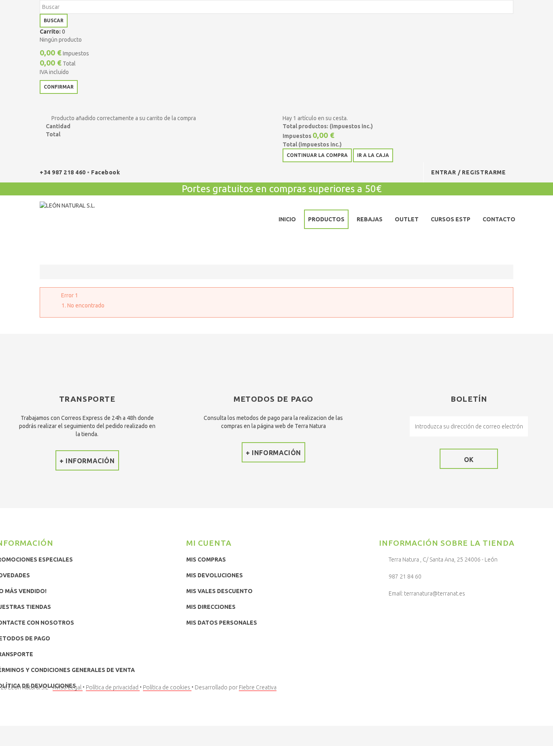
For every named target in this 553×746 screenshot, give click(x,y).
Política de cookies (167, 687)
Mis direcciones (211, 607)
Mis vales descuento (219, 591)
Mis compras (206, 559)
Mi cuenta (209, 542)
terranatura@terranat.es (434, 593)
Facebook (105, 172)
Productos (326, 219)
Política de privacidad (113, 687)
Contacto (499, 219)
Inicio (287, 219)
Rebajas (370, 219)
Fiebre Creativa (257, 687)
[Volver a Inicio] (48, 272)
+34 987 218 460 (63, 172)
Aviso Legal (68, 687)
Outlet (407, 219)
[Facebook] (387, 614)
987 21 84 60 (405, 576)
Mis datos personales (221, 622)
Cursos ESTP (450, 219)
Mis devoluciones (214, 575)
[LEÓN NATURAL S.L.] (99, 220)
